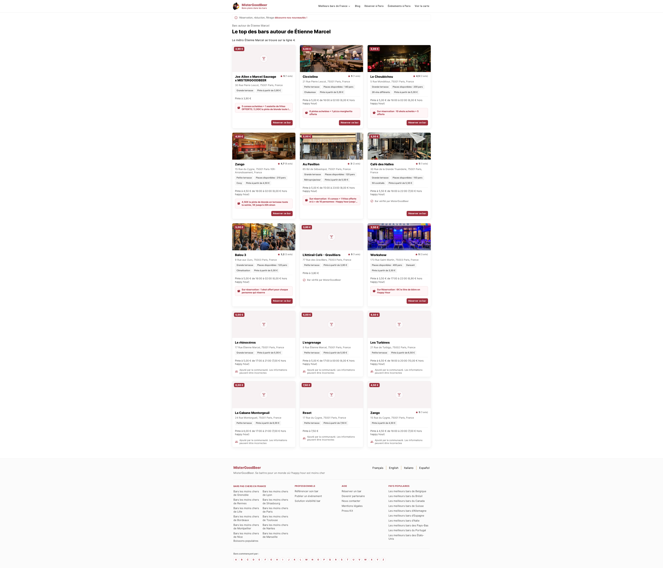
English (393, 468)
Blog (357, 6)
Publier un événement (308, 496)
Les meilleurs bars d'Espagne (406, 515)
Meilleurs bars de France (332, 6)
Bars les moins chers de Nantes (275, 526)
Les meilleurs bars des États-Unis (406, 537)
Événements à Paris (399, 6)
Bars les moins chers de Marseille (275, 535)
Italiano (409, 468)
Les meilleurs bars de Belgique (407, 491)
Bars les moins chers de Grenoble (246, 493)
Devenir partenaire (353, 496)
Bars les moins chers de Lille (246, 510)
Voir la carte (422, 6)
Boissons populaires (245, 540)
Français (377, 468)
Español (424, 468)
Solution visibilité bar (307, 501)
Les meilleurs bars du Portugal (407, 530)
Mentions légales (352, 506)
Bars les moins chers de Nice (246, 535)
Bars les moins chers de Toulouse (275, 518)
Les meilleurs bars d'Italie (404, 520)
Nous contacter (351, 501)
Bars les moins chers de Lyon (275, 493)
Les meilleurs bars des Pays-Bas (408, 525)
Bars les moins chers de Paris (275, 510)
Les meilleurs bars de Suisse (406, 506)
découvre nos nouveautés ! (291, 17)
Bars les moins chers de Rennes (246, 501)
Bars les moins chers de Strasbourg (275, 501)
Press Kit (347, 510)
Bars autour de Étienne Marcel (250, 25)
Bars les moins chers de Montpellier (246, 526)
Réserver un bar (351, 491)
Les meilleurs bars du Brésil (405, 496)
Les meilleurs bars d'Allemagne (407, 510)
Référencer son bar (306, 491)
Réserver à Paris (374, 6)
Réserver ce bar (282, 122)
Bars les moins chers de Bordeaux (246, 518)
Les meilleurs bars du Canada (406, 501)
